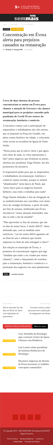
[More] (34, 60)
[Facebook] (14, 60)
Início (5, 24)
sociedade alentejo (17, 274)
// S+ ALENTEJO (27, 24)
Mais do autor (40, 326)
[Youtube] (38, 417)
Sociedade (14, 24)
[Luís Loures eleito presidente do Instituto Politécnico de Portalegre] (10, 350)
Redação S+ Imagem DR (14, 49)
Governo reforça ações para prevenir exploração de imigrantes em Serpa (39, 310)
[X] (21, 60)
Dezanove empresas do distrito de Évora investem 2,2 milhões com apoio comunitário (33, 364)
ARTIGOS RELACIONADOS (18, 326)
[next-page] (9, 374)
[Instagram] (23, 417)
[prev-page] (4, 374)
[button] (4, 17)
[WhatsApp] (27, 60)
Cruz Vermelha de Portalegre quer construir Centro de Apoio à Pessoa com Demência (33, 337)
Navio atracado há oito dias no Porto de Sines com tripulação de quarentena (13, 312)
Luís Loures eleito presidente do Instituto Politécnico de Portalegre (32, 350)
